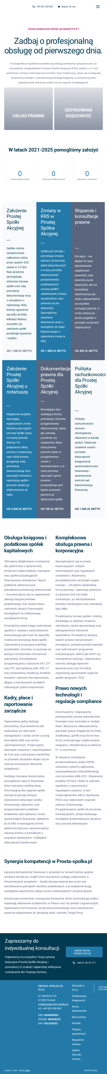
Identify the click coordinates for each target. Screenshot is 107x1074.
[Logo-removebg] (12, 5)
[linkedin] (13, 996)
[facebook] (9, 996)
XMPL (28, 1070)
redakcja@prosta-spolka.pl (53, 1004)
